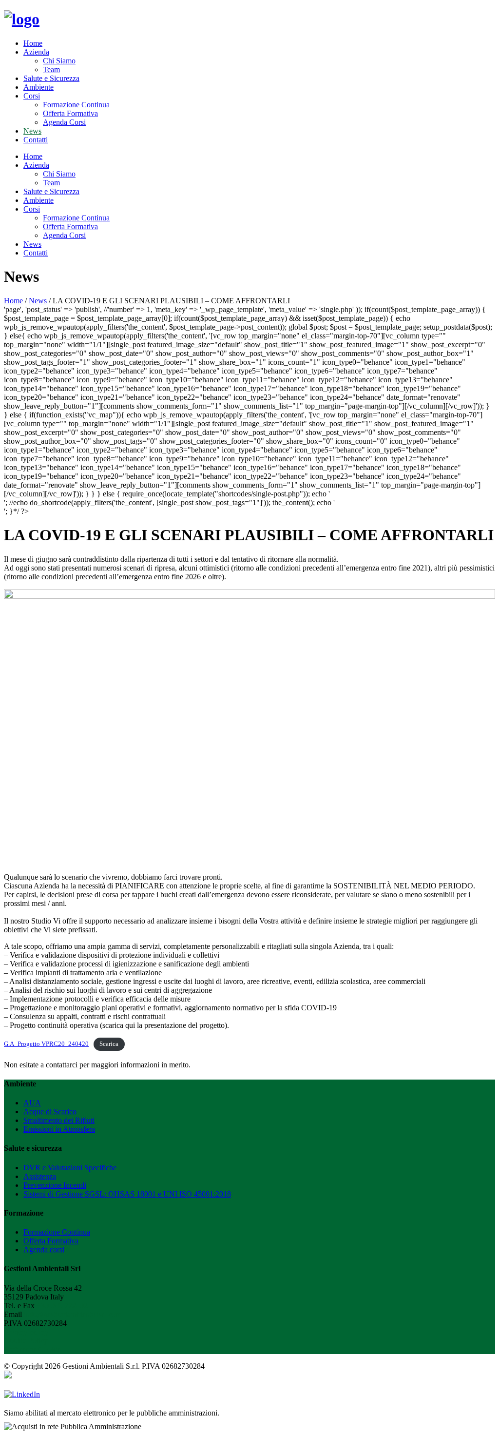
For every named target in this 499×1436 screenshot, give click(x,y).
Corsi (31, 96)
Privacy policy (26, 1332)
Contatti (35, 140)
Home (32, 43)
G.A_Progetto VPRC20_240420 (46, 1044)
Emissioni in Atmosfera (59, 1129)
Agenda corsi (43, 1249)
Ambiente (38, 87)
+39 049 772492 (62, 1305)
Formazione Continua (76, 104)
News (32, 131)
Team (51, 69)
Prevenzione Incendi (54, 1185)
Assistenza (39, 1176)
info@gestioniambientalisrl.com (72, 1314)
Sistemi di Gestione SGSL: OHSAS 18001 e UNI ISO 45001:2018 (127, 1194)
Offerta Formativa (70, 113)
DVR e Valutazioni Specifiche (69, 1167)
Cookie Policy (26, 1341)
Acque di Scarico (50, 1111)
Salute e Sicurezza (51, 78)
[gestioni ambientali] (21, 19)
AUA (32, 1103)
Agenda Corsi (64, 122)
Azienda (36, 52)
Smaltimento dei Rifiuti (59, 1120)
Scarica (108, 1044)
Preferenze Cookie (32, 1349)
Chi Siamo (59, 61)
